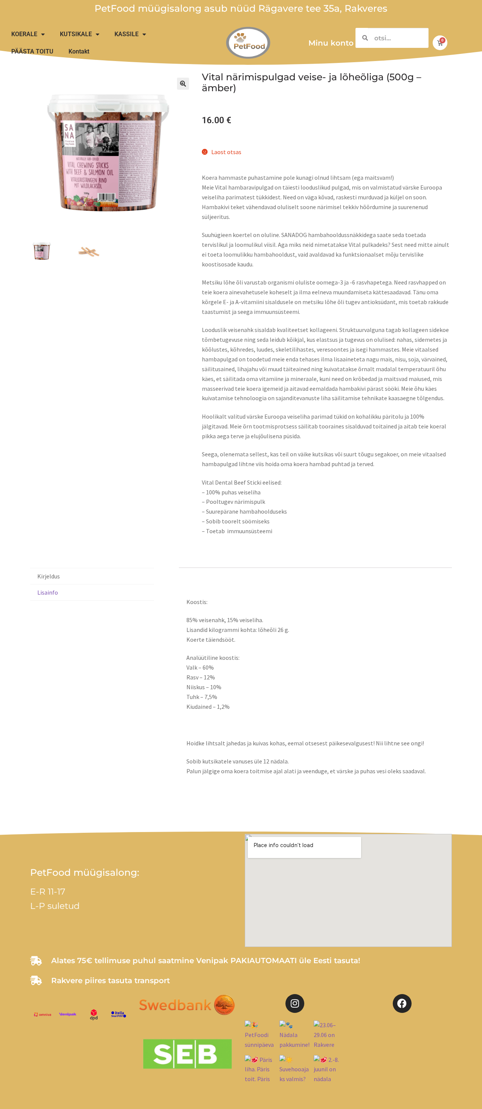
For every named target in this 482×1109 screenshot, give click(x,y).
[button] (183, 84)
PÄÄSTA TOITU (32, 51)
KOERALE (24, 34)
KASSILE (126, 34)
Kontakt (79, 51)
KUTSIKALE (76, 34)
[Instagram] (294, 1003)
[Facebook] (402, 1003)
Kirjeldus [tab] (48, 576)
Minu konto (331, 42)
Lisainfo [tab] (47, 592)
